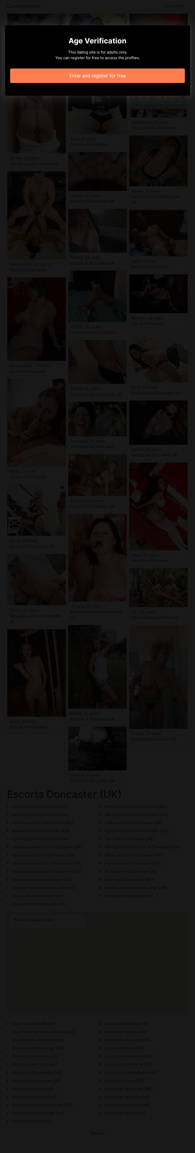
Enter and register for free (97, 75)
